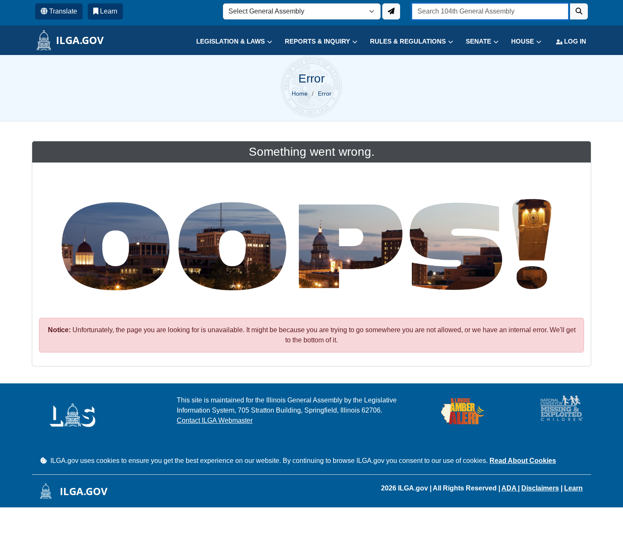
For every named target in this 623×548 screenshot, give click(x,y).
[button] (228, 42)
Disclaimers (540, 488)
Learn (573, 488)
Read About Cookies (523, 460)
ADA (509, 488)
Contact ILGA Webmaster (215, 420)
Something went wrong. (312, 151)
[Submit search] (579, 11)
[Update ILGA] (391, 11)
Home (300, 93)
